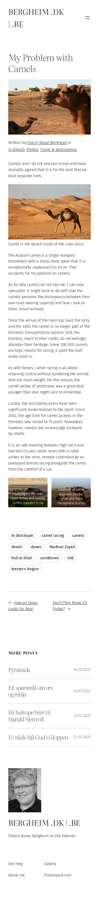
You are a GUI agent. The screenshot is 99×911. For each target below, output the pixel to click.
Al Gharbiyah (22, 535)
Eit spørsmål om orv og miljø (30, 691)
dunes (36, 547)
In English (16, 149)
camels (78, 535)
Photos (32, 149)
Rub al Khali (21, 558)
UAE (70, 558)
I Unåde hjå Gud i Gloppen (38, 737)
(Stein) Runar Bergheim (47, 142)
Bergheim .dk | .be (44, 822)
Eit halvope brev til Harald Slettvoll (29, 716)
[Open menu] (87, 17)
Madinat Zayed (62, 547)
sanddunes (49, 558)
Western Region (25, 569)
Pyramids (19, 669)
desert (17, 547)
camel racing (53, 535)
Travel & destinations (58, 149)
